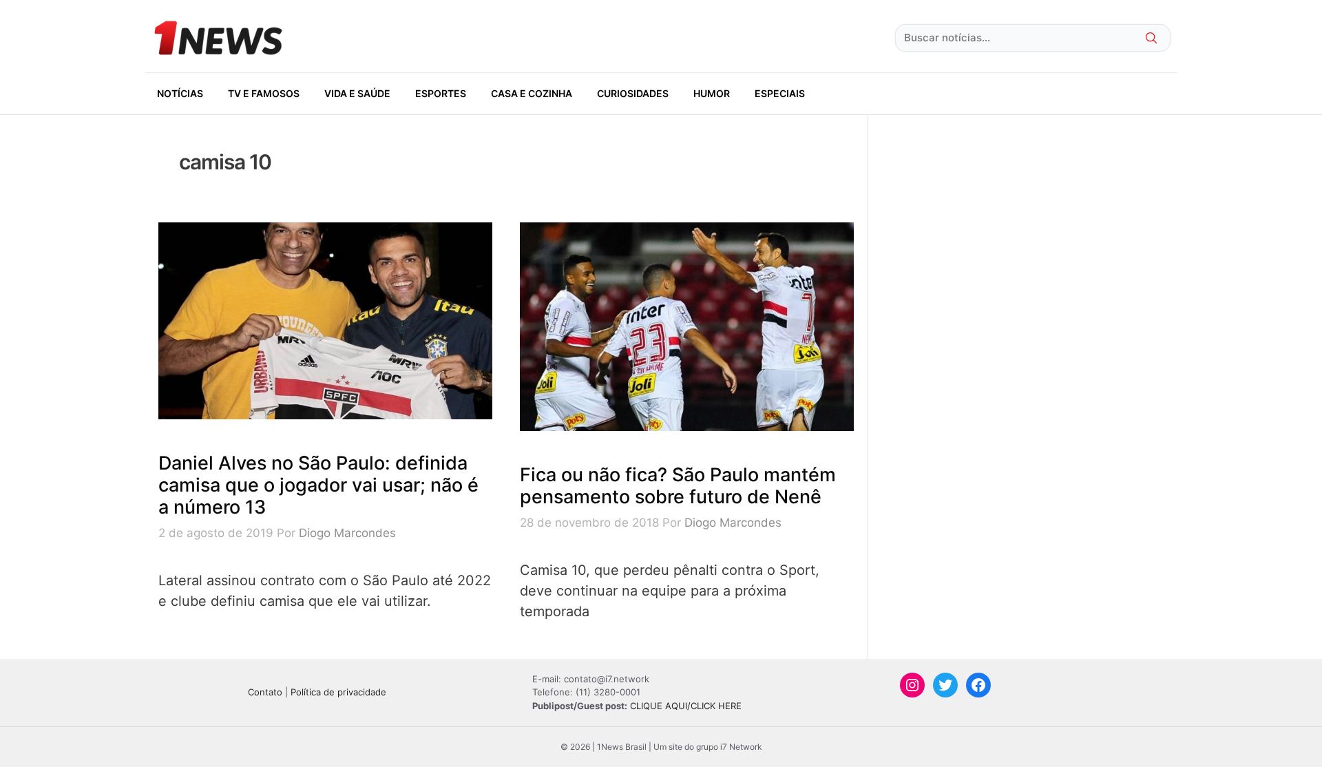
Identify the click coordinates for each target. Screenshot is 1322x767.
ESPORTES (440, 93)
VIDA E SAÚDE (357, 93)
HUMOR (711, 93)
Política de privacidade (338, 691)
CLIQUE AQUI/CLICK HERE (686, 705)
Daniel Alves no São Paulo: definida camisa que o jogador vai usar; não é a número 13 (318, 485)
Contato (265, 691)
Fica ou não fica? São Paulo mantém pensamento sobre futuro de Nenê (678, 485)
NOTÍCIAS (180, 93)
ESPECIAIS (780, 93)
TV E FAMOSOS (264, 93)
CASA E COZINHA (531, 93)
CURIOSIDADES (633, 93)
